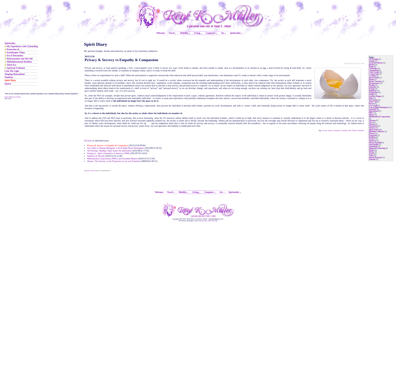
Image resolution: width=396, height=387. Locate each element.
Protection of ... (14, 49)
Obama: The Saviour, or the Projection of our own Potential (113, 161)
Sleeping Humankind (15, 74)
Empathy (344, 130)
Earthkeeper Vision (16, 52)
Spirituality (10, 43)
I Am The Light (12, 71)
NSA (349, 130)
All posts (88, 140)
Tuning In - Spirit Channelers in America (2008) (108, 153)
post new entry (89, 170)
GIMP (210, 220)
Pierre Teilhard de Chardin (12, 97)
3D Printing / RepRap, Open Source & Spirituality (109, 150)
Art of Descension (15, 55)
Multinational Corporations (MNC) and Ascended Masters (112, 158)
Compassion (337, 130)
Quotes (8, 83)
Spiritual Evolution (16, 68)
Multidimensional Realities (19, 61)
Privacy (324, 130)
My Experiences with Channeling (22, 46)
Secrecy (330, 130)
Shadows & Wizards (96, 156)
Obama (354, 130)
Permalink (361, 130)
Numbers (9, 77)
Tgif (216, 220)
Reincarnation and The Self (20, 58)
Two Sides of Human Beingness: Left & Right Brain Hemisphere (115, 148)
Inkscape (204, 220)
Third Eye (11, 65)
